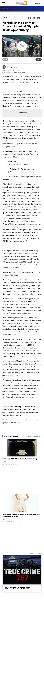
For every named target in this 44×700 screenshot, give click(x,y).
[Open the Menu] (3, 3)
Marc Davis (13, 67)
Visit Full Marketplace (35, 436)
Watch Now (38, 3)
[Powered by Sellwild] (39, 553)
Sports (6, 18)
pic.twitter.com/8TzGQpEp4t (18, 164)
